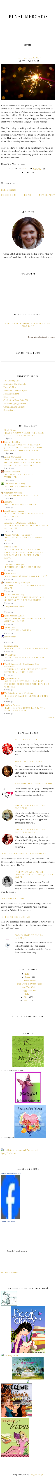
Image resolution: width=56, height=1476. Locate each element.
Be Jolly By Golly (27, 739)
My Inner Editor (13, 898)
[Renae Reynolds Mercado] (10, 1217)
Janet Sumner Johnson (14, 510)
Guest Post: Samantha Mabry (24, 657)
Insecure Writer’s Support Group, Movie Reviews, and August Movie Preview (23, 462)
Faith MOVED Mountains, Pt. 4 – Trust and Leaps (26, 709)
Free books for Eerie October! (26, 648)
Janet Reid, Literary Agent (15, 390)
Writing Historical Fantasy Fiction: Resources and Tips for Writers (26, 684)
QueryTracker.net (12, 678)
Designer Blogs (36, 1474)
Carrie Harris (10, 573)
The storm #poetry (18, 630)
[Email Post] (44, 168)
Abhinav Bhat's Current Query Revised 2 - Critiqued (25, 670)
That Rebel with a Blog (14, 483)
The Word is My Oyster (14, 564)
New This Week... (29, 987)
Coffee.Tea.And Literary (14, 406)
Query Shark (9, 409)
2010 (26, 1000)
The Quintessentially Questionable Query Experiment (22, 665)
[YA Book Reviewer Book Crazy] (28, 1352)
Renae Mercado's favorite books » (41, 337)
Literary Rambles (12, 441)
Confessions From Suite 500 (15, 400)
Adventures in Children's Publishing (20, 522)
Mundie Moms (10, 546)
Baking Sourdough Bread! (23, 567)
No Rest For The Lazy (14, 594)
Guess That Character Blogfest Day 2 (30, 830)
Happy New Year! (29, 990)
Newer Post (47, 195)
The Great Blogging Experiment (24, 853)
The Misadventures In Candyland (18, 693)
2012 (27, 993)
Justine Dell (9, 627)
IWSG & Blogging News (20, 504)
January (28, 977)
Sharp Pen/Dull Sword (14, 606)
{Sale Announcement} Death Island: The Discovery (24, 434)
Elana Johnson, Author (14, 615)
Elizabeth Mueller (12, 471)
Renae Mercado (28, 16)
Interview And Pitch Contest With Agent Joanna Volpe (34, 874)
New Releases (30, 980)
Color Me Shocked (18, 486)
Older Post (9, 195)
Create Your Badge (8, 1221)
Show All (52, 717)
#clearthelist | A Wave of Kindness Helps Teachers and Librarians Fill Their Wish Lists (24, 553)
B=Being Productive (16, 917)
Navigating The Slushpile (14, 383)
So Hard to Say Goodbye (21, 495)
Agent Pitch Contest (29, 761)
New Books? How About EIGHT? (26, 576)
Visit (9, 1272)
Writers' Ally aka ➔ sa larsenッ (18, 534)
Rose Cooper (10, 636)
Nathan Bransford (11, 393)
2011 (26, 997)
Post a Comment (8, 189)
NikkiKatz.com (11, 645)
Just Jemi (8, 501)
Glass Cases (8, 396)
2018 (27, 973)
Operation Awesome (13, 492)
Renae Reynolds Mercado (11, 1173)
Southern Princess (12, 705)
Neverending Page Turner (14, 403)
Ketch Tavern (10, 430)
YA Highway (10, 654)
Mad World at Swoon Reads (33, 783)
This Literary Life (11, 380)
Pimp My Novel (10, 387)
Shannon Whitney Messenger (17, 582)
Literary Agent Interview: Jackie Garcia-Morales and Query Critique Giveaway (23, 447)
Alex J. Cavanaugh (12, 456)
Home (28, 44)
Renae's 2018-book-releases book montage (28, 324)
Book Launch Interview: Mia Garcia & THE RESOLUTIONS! (24, 598)
